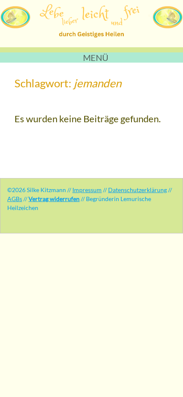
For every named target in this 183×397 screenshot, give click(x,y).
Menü (96, 57)
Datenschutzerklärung (137, 189)
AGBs (14, 198)
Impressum (87, 189)
